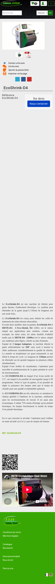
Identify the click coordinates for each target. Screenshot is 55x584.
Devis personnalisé (11, 556)
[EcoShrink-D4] (19, 54)
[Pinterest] (29, 79)
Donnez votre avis (16, 63)
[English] (51, 574)
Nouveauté (8, 548)
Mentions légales (10, 536)
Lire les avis (13, 66)
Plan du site (8, 568)
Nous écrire (8, 560)
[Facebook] (23, 79)
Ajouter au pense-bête (18, 70)
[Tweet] (17, 79)
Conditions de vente (12, 532)
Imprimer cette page (17, 73)
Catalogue (7, 544)
